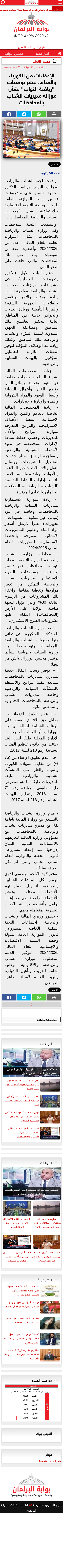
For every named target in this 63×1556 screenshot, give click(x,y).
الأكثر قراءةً (45, 1279)
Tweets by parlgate (50, 1461)
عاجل (57, 8)
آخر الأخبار (46, 1043)
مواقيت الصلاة (42, 1380)
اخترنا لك (46, 1162)
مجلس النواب (41, 61)
